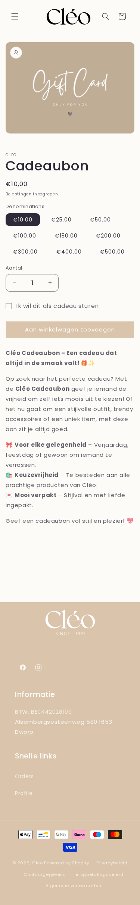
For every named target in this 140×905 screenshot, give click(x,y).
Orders (24, 776)
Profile (23, 793)
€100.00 (24, 235)
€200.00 (108, 235)
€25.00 (61, 219)
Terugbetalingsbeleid (98, 874)
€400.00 (69, 251)
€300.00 (25, 251)
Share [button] (21, 543)
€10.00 (22, 219)
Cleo (37, 863)
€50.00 (100, 219)
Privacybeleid (112, 863)
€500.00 (112, 251)
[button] (15, 16)
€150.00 (66, 235)
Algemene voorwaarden (73, 886)
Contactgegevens (45, 874)
